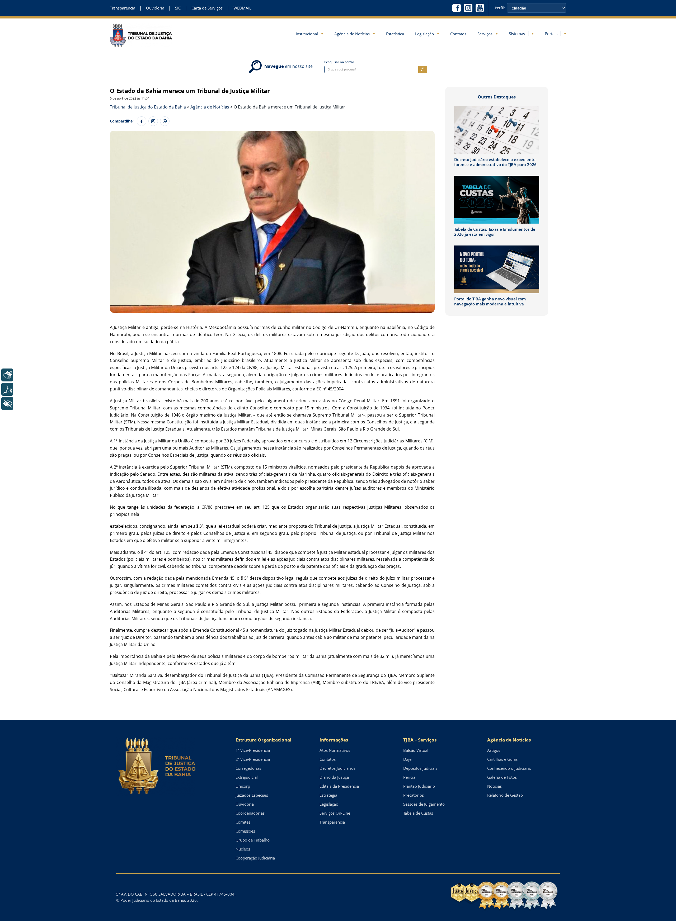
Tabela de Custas (418, 813)
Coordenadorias (250, 813)
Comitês (243, 822)
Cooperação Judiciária (255, 858)
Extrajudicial (247, 777)
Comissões (245, 831)
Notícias (494, 786)
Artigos (493, 750)
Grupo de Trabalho (253, 840)
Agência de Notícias (352, 33)
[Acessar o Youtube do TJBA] (480, 8)
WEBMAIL (242, 8)
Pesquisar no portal (339, 62)
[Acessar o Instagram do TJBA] (468, 8)
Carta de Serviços (207, 8)
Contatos (458, 33)
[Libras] (7, 375)
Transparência (122, 8)
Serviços (484, 33)
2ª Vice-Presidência (253, 759)
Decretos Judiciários (337, 768)
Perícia (409, 777)
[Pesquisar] (422, 69)
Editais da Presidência (339, 786)
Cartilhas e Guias (502, 759)
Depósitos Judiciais (420, 768)
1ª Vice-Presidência (253, 750)
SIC (178, 8)
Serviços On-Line (335, 813)
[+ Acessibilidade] (7, 403)
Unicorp (243, 786)
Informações (334, 740)
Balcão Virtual (415, 750)
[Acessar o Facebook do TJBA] (456, 8)
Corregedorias (248, 768)
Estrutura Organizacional (263, 740)
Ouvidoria (155, 8)
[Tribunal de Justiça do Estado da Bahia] (141, 34)
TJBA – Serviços (419, 740)
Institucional (307, 33)
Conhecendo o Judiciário (509, 768)
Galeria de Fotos (502, 777)
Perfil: (500, 8)
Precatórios (413, 795)
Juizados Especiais (252, 795)
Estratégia (328, 795)
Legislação (424, 33)
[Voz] (7, 389)
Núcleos (243, 849)
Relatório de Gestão (505, 795)
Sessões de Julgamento (424, 804)
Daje (407, 759)
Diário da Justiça (334, 777)
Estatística (395, 33)
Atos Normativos (335, 750)
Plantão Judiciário (419, 786)
